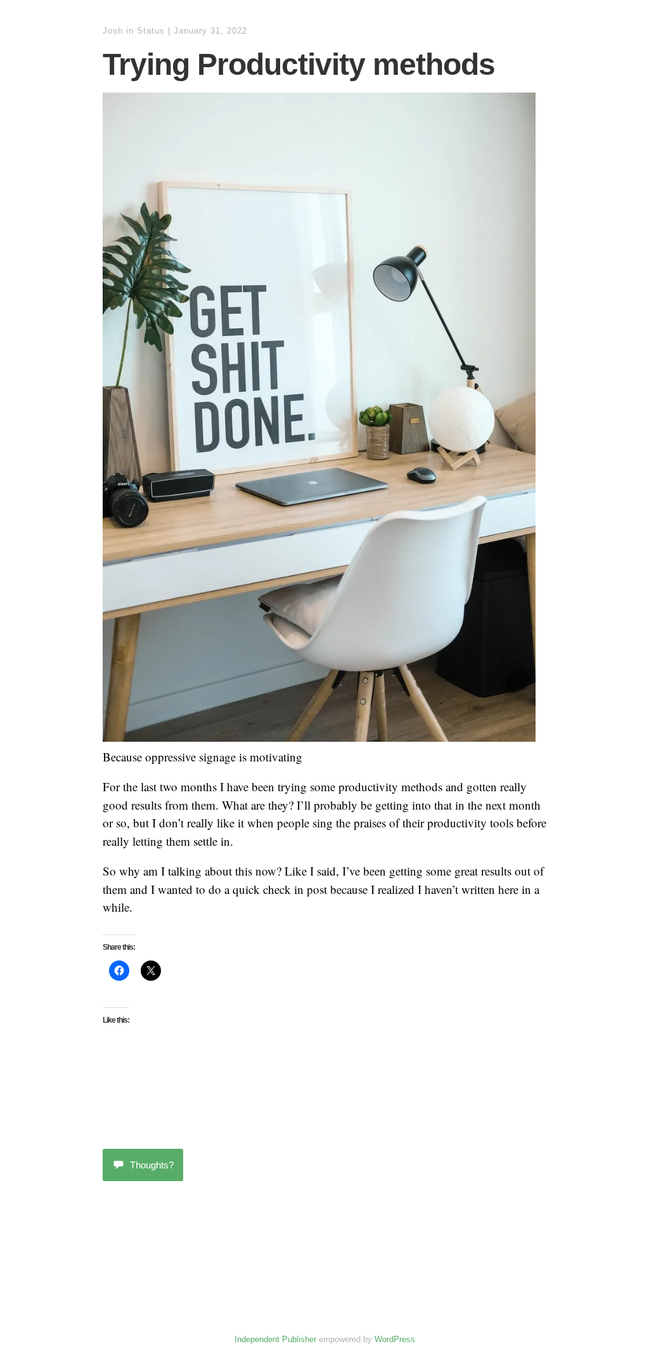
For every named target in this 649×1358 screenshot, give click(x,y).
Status (151, 31)
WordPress (395, 1339)
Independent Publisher (275, 1339)
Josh (113, 31)
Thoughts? (152, 1165)
